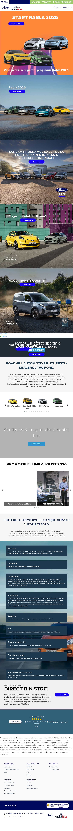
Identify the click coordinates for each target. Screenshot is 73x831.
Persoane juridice (54, 769)
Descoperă (17, 91)
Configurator (30, 769)
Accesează (61, 695)
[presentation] (5, 405)
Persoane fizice (53, 767)
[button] (25, 411)
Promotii (29, 767)
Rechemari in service (10, 791)
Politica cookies (8, 815)
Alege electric (28, 220)
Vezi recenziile (16, 721)
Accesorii (7, 788)
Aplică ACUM (16, 24)
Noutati (29, 783)
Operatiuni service (9, 783)
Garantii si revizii (9, 785)
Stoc (28, 772)
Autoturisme (8, 767)
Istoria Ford (30, 785)
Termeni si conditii (27, 813)
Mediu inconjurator (32, 788)
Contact (29, 775)
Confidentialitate (39, 813)
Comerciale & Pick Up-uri (11, 769)
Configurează (36, 354)
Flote (5, 772)
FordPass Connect (9, 793)
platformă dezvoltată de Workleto (13, 817)
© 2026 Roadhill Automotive (12, 813)
